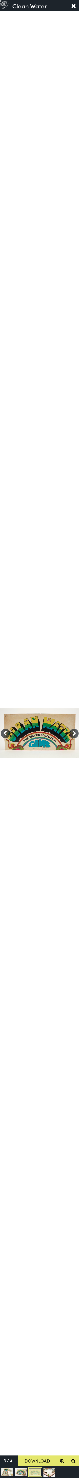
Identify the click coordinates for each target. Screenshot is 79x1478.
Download (37, 1461)
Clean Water (29, 5)
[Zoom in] (62, 1460)
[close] (73, 5)
